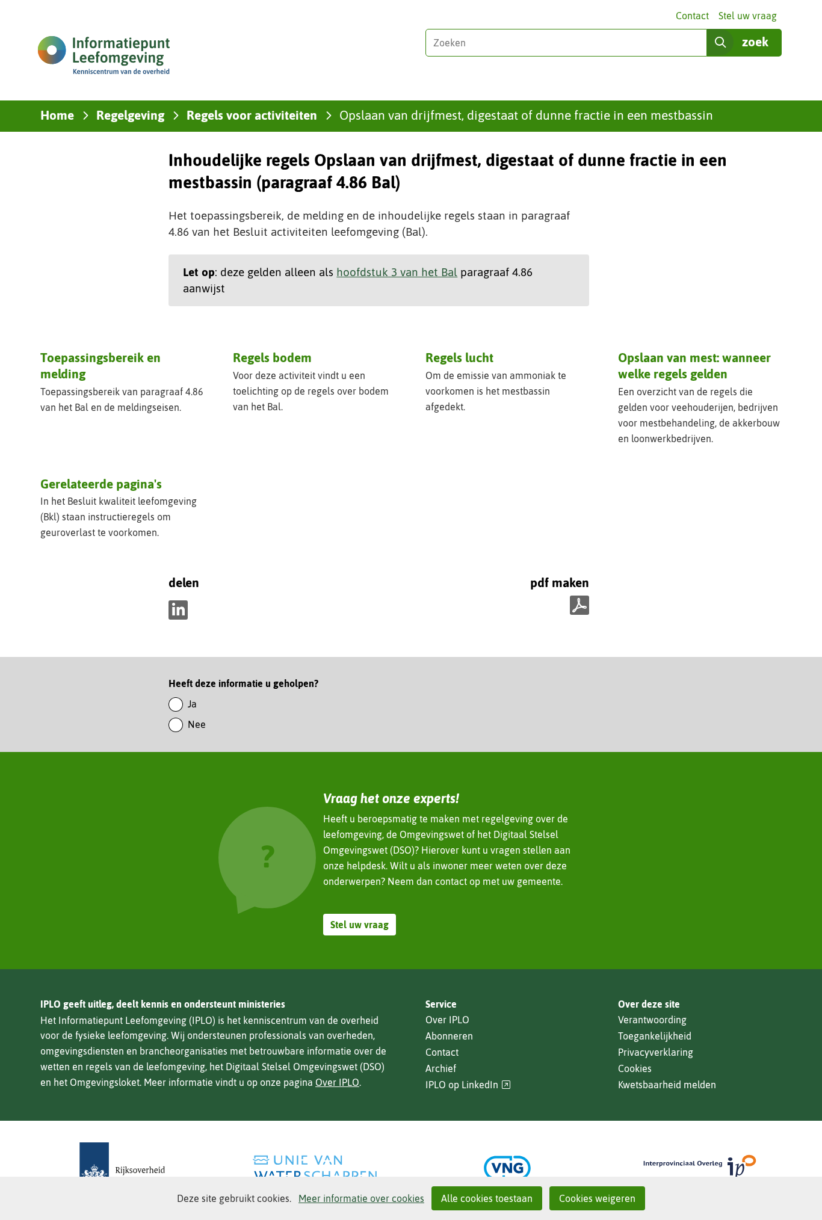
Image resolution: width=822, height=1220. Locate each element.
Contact (692, 15)
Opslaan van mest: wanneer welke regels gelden (694, 365)
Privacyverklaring (655, 1052)
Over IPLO (337, 1082)
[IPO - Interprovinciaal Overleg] (700, 1168)
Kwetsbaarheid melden (667, 1084)
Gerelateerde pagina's (101, 483)
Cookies (635, 1068)
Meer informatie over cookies (361, 1198)
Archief (440, 1068)
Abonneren (449, 1036)
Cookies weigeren (597, 1198)
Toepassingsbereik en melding (100, 365)
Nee (197, 724)
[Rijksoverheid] (122, 1168)
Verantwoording (652, 1019)
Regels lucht (459, 357)
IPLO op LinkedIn (468, 1085)
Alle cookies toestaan (487, 1198)
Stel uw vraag (747, 15)
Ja (192, 703)
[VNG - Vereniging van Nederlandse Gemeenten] (507, 1168)
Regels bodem (272, 357)
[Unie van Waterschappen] (315, 1168)
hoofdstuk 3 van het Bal (396, 272)
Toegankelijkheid (654, 1036)
